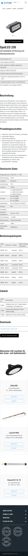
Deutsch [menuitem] (15, 2)
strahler (14, 8)
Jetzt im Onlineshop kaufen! (14, 41)
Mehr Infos (14, 397)
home (4, 8)
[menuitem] (18, 2)
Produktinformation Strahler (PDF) (9, 329)
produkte (9, 8)
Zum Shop (14, 401)
